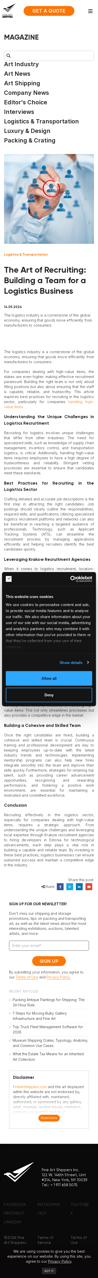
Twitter (69, 886)
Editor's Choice (25, 102)
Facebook (60, 886)
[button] (92, 11)
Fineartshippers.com (30, 1087)
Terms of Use (27, 977)
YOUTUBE (80, 1205)
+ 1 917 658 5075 (64, 1185)
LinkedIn (79, 886)
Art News (17, 73)
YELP (41, 1213)
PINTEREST (14, 1213)
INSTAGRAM (48, 1205)
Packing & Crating (30, 140)
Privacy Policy (58, 977)
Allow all (49, 678)
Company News (26, 92)
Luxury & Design (27, 130)
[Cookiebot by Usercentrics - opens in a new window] (70, 579)
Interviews (19, 111)
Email (88, 886)
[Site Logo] (9, 10)
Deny (49, 695)
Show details (71, 662)
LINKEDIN (12, 1222)
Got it (49, 1271)
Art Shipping (22, 83)
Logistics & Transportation (41, 121)
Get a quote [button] (49, 11)
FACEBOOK (15, 1205)
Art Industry (21, 64)
